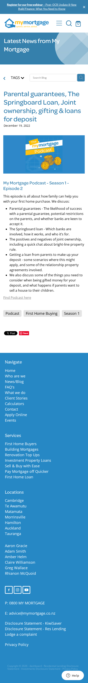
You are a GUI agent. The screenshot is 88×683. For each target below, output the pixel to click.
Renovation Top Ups (22, 454)
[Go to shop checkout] (79, 23)
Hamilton (13, 522)
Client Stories (16, 398)
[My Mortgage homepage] (29, 23)
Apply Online (16, 414)
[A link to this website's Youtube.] (26, 590)
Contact (11, 409)
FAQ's (10, 387)
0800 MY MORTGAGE (27, 603)
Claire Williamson (20, 562)
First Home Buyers (21, 443)
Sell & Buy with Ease (22, 466)
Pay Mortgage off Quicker (27, 471)
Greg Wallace (16, 567)
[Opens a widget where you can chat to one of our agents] (72, 676)
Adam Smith (15, 551)
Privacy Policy (16, 644)
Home (10, 370)
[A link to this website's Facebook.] (9, 590)
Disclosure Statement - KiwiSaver (33, 623)
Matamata (13, 511)
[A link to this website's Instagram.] (17, 590)
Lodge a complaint (21, 634)
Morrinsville (15, 517)
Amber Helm (16, 556)
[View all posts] (4, 78)
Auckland (13, 528)
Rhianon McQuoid (20, 573)
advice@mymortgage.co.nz (32, 613)
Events (10, 420)
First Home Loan (19, 477)
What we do (15, 392)
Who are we (15, 376)
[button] (69, 23)
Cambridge (14, 500)
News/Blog (14, 381)
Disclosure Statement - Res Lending (35, 628)
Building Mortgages (21, 449)
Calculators (14, 403)
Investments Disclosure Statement (40, 669)
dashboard (35, 666)
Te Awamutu (15, 506)
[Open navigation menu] (59, 23)
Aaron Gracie (16, 545)
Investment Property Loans (28, 460)
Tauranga (13, 533)
